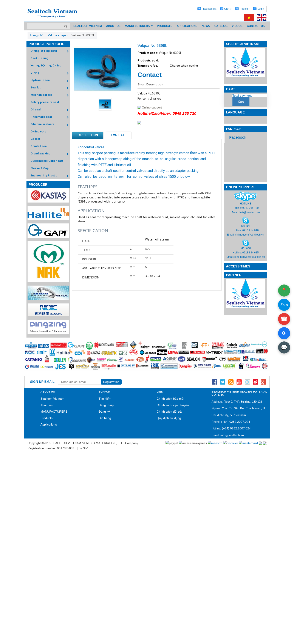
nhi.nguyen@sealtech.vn (249, 234)
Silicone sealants (42, 124)
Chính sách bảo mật (170, 398)
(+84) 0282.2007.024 (235, 421)
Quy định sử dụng (169, 418)
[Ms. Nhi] (245, 220)
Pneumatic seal (41, 116)
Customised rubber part (47, 160)
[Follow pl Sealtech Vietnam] (247, 381)
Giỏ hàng (105, 418)
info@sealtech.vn (250, 212)
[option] (103, 104)
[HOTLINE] (245, 196)
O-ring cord (38, 131)
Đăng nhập (106, 405)
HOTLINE (245, 203)
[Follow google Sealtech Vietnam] (263, 381)
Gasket (35, 138)
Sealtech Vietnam (52, 398)
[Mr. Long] (245, 242)
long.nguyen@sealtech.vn (249, 256)
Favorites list (209, 8)
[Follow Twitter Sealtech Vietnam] (222, 381)
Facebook (237, 137)
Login (260, 8)
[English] (260, 17)
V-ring (35, 72)
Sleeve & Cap (40, 168)
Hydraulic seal (41, 80)
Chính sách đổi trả (169, 411)
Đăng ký (104, 411)
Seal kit (35, 87)
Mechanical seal (42, 94)
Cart (228, 8)
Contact (150, 74)
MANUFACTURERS (53, 411)
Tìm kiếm (105, 398)
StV (85, 448)
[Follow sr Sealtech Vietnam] (255, 381)
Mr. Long (246, 248)
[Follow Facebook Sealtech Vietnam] (214, 381)
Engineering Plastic (44, 175)
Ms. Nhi (245, 225)
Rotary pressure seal (45, 102)
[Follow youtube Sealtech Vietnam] (239, 381)
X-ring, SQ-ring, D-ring (46, 65)
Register (244, 8)
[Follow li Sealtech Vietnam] (231, 381)
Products (46, 418)
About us (46, 405)
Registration (111, 381)
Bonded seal (39, 146)
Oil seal (36, 109)
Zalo (284, 305)
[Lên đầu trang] (278, 614)
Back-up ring (39, 58)
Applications (48, 424)
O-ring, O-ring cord (44, 50)
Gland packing (40, 153)
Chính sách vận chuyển (173, 405)
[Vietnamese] (248, 17)
